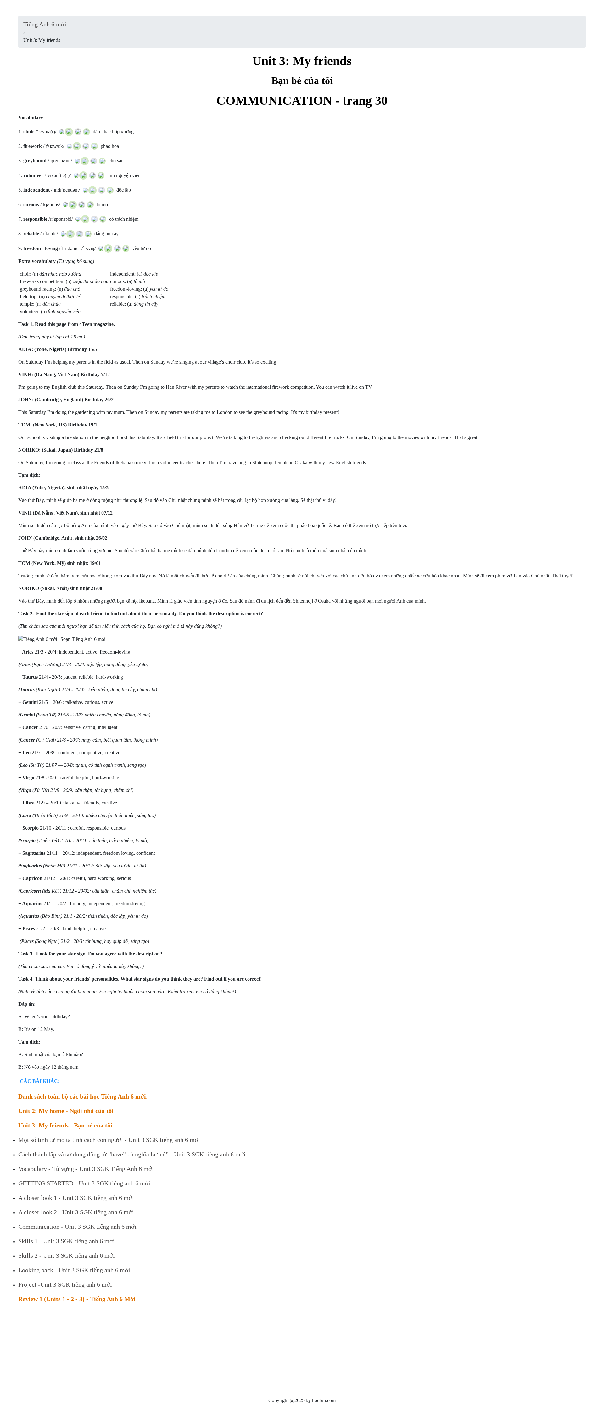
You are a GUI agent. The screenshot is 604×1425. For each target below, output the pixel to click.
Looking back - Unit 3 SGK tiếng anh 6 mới (74, 1269)
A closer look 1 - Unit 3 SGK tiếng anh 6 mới (76, 1197)
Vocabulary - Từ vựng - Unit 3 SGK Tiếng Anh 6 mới (86, 1168)
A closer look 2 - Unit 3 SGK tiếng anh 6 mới (76, 1212)
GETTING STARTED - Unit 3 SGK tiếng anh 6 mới (84, 1183)
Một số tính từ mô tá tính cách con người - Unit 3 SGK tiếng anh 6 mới (109, 1139)
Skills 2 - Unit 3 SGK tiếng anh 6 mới (66, 1255)
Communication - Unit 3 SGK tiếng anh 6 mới (77, 1226)
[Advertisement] (207, 1353)
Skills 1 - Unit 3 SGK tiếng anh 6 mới (66, 1241)
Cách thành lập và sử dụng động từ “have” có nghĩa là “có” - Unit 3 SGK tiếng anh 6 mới (132, 1154)
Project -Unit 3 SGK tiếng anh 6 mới (65, 1284)
